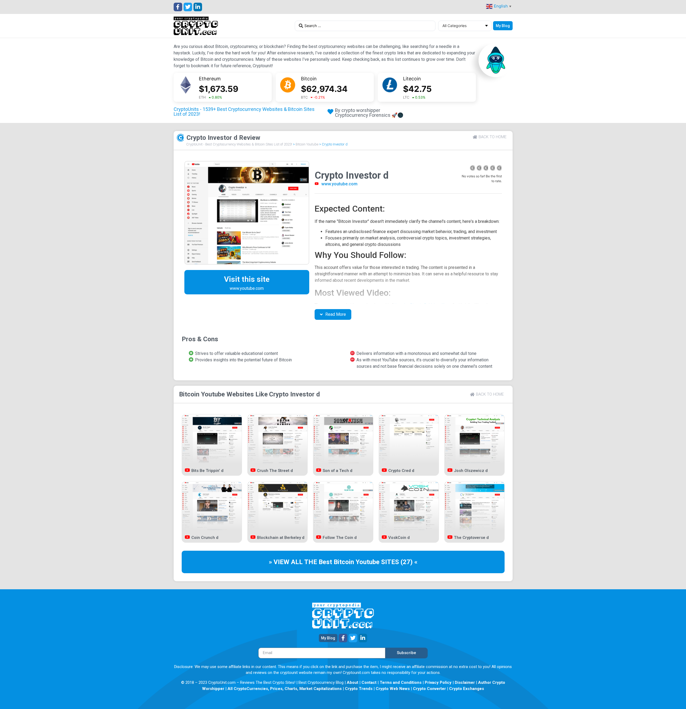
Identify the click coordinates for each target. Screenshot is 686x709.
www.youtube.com (339, 183)
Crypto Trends (358, 688)
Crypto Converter (429, 688)
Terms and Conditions (401, 682)
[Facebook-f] (178, 7)
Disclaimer (465, 682)
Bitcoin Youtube (307, 144)
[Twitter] (188, 7)
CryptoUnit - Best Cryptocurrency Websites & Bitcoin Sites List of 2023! (239, 144)
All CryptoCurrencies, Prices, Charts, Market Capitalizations (285, 688)
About (352, 682)
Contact (368, 682)
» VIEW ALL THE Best (301, 562)
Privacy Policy (438, 682)
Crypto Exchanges (466, 688)
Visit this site (247, 279)
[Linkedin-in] (197, 7)
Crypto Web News (393, 688)
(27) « (409, 562)
